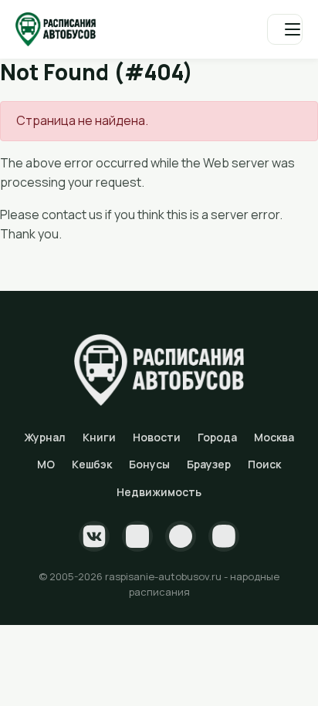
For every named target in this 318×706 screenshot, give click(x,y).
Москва (274, 437)
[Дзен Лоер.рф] (223, 536)
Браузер (209, 464)
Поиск (264, 464)
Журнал (45, 437)
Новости (157, 437)
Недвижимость (159, 492)
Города (217, 437)
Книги (99, 437)
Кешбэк (92, 464)
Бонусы (149, 464)
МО (46, 464)
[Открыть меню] (285, 29)
